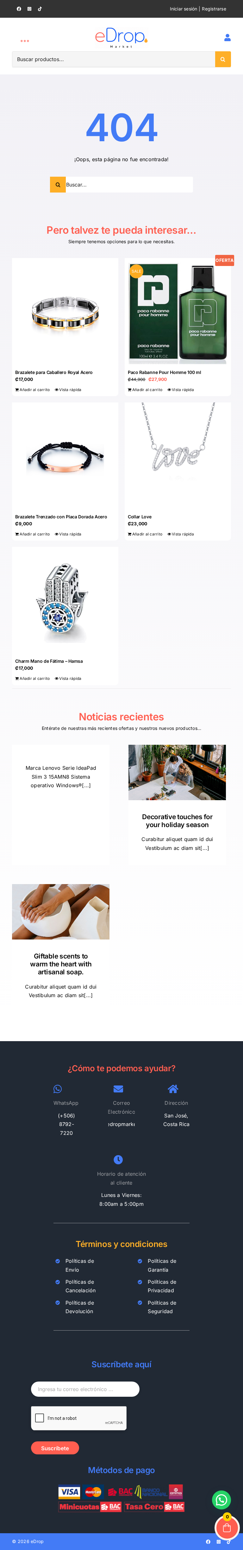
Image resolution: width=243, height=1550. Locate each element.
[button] (221, 1499)
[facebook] (19, 9)
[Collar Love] (178, 455)
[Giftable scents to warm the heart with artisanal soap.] (60, 911)
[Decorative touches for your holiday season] (177, 772)
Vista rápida (70, 389)
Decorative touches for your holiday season (177, 821)
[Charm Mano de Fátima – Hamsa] (65, 600)
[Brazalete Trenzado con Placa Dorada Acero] (65, 455)
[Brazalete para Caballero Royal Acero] (65, 311)
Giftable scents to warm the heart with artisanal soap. (60, 964)
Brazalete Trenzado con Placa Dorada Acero (61, 516)
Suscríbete (55, 1448)
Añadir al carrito (35, 389)
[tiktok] (40, 9)
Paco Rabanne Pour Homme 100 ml (164, 372)
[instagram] (29, 9)
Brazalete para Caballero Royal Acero (54, 372)
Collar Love (140, 516)
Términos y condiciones (121, 1244)
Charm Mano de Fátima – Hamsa (49, 661)
